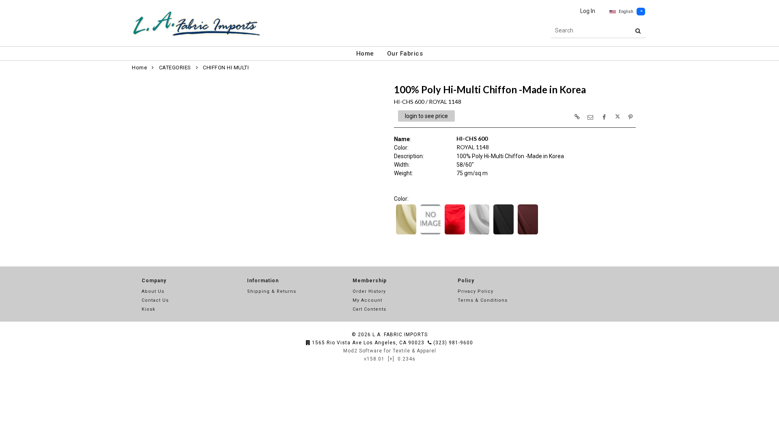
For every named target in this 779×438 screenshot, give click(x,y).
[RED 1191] (455, 233)
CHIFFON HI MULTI (226, 67)
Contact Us (155, 300)
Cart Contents (369, 309)
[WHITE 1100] (479, 233)
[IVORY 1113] (406, 233)
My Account (367, 300)
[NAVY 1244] (430, 233)
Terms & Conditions (483, 300)
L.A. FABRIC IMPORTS (400, 334)
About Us (153, 291)
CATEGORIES (175, 67)
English (626, 11)
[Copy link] (577, 116)
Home (365, 53)
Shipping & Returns (271, 291)
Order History (369, 291)
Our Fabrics (405, 53)
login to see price (426, 116)
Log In (587, 11)
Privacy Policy (475, 291)
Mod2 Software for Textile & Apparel (389, 351)
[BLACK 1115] (503, 233)
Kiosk (148, 309)
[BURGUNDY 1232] (528, 233)
